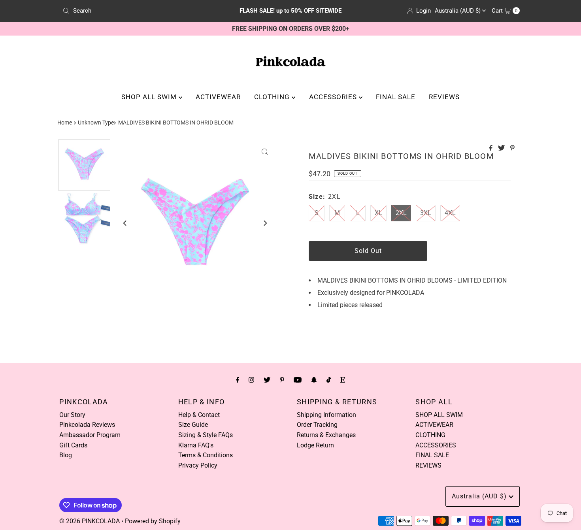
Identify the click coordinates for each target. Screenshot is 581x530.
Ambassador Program (90, 435)
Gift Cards (73, 445)
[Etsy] (342, 380)
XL (378, 213)
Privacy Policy (197, 465)
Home (64, 122)
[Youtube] (298, 380)
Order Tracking (317, 424)
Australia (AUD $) (458, 10)
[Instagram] (251, 380)
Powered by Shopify (153, 521)
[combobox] (134, 11)
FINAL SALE (395, 97)
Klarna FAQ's (195, 445)
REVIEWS (444, 97)
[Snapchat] (314, 380)
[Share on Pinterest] (512, 148)
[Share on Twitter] (502, 148)
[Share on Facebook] (491, 148)
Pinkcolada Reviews (87, 424)
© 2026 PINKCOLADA (89, 521)
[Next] (265, 223)
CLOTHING (273, 97)
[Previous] (125, 223)
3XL (425, 213)
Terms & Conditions (205, 455)
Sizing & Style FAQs (205, 435)
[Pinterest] (282, 380)
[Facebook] (237, 380)
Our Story (72, 415)
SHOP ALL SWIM (150, 97)
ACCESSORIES (334, 97)
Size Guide (193, 424)
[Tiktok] (328, 380)
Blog (65, 455)
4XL (450, 213)
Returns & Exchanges (326, 435)
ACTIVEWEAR (218, 97)
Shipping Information (326, 415)
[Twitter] (267, 380)
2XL (401, 213)
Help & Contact (199, 415)
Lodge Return (315, 445)
